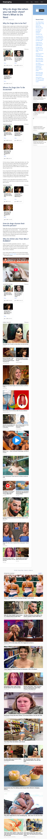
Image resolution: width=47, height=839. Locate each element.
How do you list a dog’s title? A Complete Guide (40, 55)
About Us (31, 570)
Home (27, 1)
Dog (31, 1)
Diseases (36, 1)
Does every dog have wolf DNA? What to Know (39, 74)
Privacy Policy (20, 570)
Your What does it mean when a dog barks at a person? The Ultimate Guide (40, 24)
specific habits (13, 254)
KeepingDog (7, 2)
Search (37, 8)
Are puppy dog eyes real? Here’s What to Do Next (39, 60)
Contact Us (26, 570)
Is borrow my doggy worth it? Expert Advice (39, 44)
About (42, 1)
